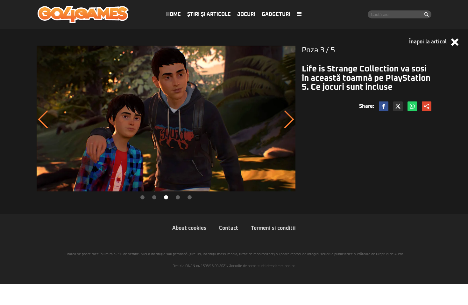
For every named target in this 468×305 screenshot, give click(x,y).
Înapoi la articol (428, 41)
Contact (228, 228)
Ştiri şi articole (209, 14)
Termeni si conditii (273, 228)
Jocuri (246, 14)
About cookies (189, 228)
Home (173, 14)
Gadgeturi (276, 14)
